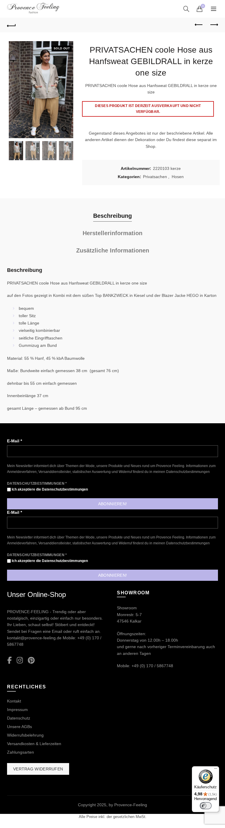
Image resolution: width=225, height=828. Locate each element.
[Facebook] (9, 661)
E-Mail (14, 441)
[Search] (186, 8)
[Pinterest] (31, 661)
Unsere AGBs (19, 726)
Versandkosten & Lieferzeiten (34, 743)
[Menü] (215, 769)
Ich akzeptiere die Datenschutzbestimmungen (49, 489)
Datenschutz (18, 718)
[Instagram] (19, 661)
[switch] (206, 805)
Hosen (178, 176)
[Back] (11, 25)
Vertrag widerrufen (38, 769)
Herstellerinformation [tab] (112, 233)
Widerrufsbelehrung (25, 735)
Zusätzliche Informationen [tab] (112, 250)
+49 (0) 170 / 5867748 (152, 665)
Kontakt (14, 701)
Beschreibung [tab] (112, 216)
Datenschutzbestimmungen (188, 472)
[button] (66, 92)
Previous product (199, 25)
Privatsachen (155, 176)
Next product (213, 25)
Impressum (17, 709)
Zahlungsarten (20, 752)
